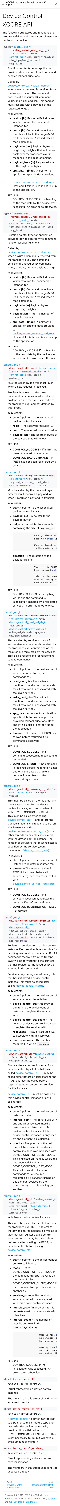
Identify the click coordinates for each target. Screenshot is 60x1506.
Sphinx (51, 1498)
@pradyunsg (16, 1501)
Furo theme (31, 1501)
